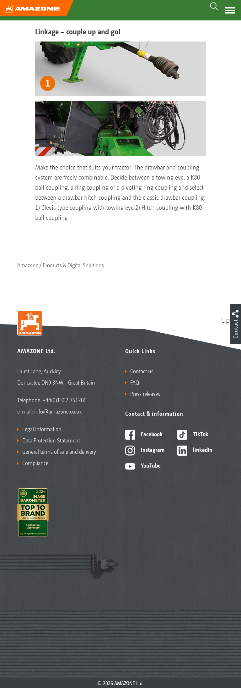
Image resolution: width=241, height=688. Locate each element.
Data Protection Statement (51, 440)
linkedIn (202, 449)
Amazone (27, 265)
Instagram (152, 449)
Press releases (145, 393)
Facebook (151, 433)
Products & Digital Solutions (73, 265)
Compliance (35, 462)
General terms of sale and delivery (59, 451)
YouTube (150, 465)
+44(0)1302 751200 (65, 399)
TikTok (200, 433)
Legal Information (42, 428)
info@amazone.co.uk (58, 411)
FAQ (134, 382)
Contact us (141, 371)
